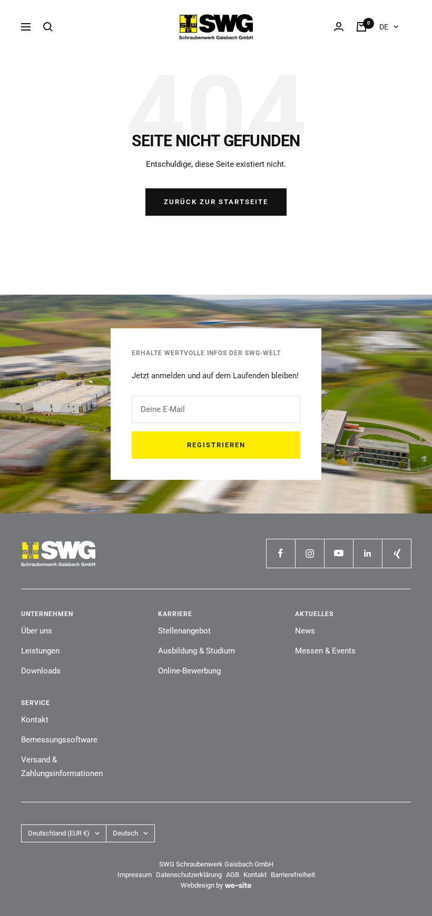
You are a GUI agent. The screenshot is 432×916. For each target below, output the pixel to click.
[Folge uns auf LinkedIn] (367, 553)
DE (383, 27)
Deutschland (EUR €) (59, 833)
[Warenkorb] (361, 27)
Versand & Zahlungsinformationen (62, 766)
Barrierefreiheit (293, 875)
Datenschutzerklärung (189, 875)
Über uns (36, 631)
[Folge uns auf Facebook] (280, 553)
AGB (232, 875)
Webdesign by (202, 885)
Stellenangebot (184, 631)
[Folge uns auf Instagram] (309, 553)
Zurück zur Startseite (216, 202)
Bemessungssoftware (59, 739)
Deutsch (125, 833)
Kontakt (34, 719)
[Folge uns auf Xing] (396, 553)
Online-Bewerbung (189, 671)
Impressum (134, 875)
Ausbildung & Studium (196, 651)
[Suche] (48, 27)
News (305, 631)
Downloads (41, 671)
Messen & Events (325, 651)
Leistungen (40, 651)
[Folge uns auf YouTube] (338, 553)
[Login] (338, 26)
